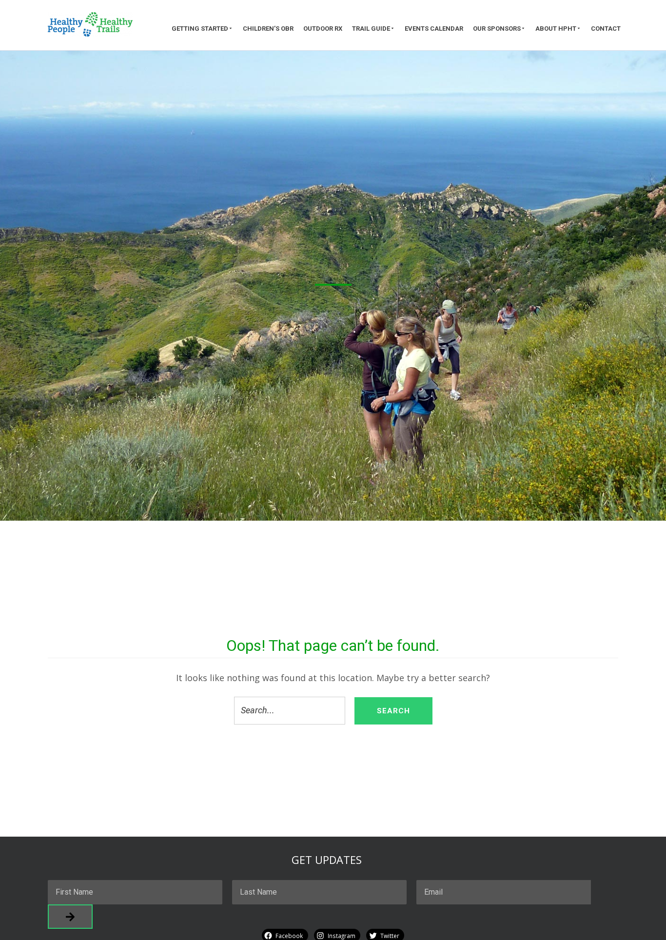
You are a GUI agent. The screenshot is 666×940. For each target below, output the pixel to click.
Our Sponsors (497, 28)
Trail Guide (371, 28)
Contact (606, 28)
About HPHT (555, 28)
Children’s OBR (268, 28)
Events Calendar (434, 28)
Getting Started (200, 28)
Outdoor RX (322, 28)
